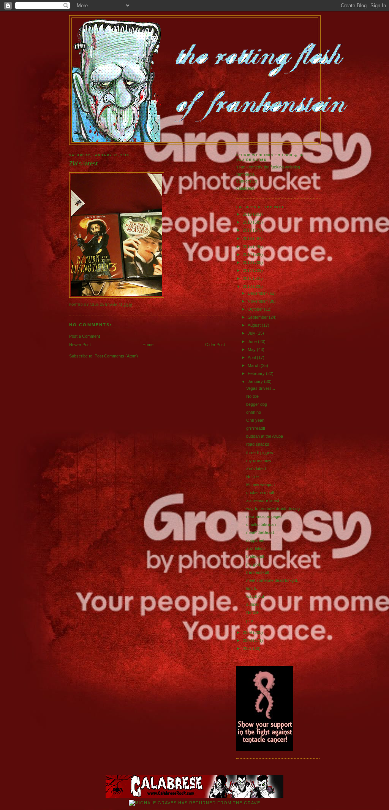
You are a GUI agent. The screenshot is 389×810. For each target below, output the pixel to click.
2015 (248, 246)
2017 (248, 230)
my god (253, 564)
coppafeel (255, 540)
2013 (248, 262)
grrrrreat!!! (255, 428)
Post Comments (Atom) (116, 356)
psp (249, 620)
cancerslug (246, 181)
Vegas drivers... (260, 388)
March (254, 365)
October (256, 309)
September (258, 317)
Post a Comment (84, 336)
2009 (248, 632)
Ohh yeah (255, 420)
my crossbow (258, 460)
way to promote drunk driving (273, 508)
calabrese (245, 188)
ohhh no (253, 412)
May (252, 349)
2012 (248, 270)
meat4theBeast (260, 532)
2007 (248, 648)
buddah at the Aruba (264, 436)
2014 (248, 254)
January (256, 381)
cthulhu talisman (261, 524)
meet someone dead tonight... (273, 580)
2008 (248, 640)
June (253, 341)
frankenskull (257, 572)
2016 (248, 238)
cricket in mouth (260, 492)
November (258, 301)
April (252, 357)
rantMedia (245, 174)
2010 (248, 286)
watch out (255, 596)
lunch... (252, 588)
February (257, 373)
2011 (248, 278)
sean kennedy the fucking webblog (268, 167)
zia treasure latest (262, 500)
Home (147, 344)
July (252, 333)
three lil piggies (259, 452)
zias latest (255, 548)
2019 (248, 214)
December (258, 293)
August (255, 325)
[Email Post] (133, 305)
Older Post (215, 344)
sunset (252, 604)
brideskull (255, 556)
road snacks (257, 444)
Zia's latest (83, 163)
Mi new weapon (260, 484)
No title (252, 396)
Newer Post (80, 344)
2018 (248, 222)
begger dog (256, 404)
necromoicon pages (264, 516)
